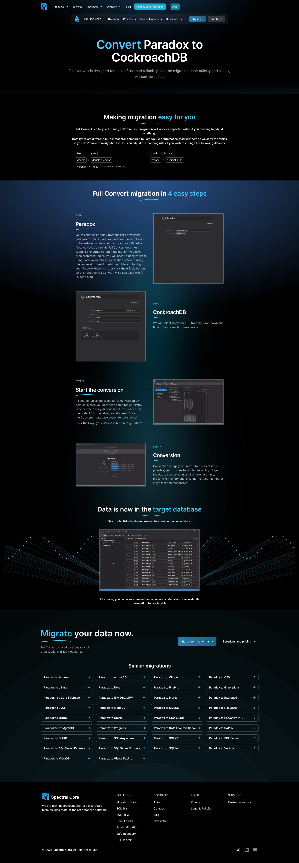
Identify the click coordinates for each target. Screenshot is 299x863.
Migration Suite (126, 802)
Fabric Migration (127, 827)
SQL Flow (122, 814)
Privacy (196, 802)
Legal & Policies (201, 808)
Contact (159, 808)
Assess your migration (150, 6)
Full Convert (92, 19)
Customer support (240, 802)
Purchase (216, 18)
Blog (128, 6)
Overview (113, 18)
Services (77, 6)
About (158, 802)
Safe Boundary (126, 833)
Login (175, 6)
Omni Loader (124, 821)
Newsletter (161, 821)
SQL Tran (122, 808)
